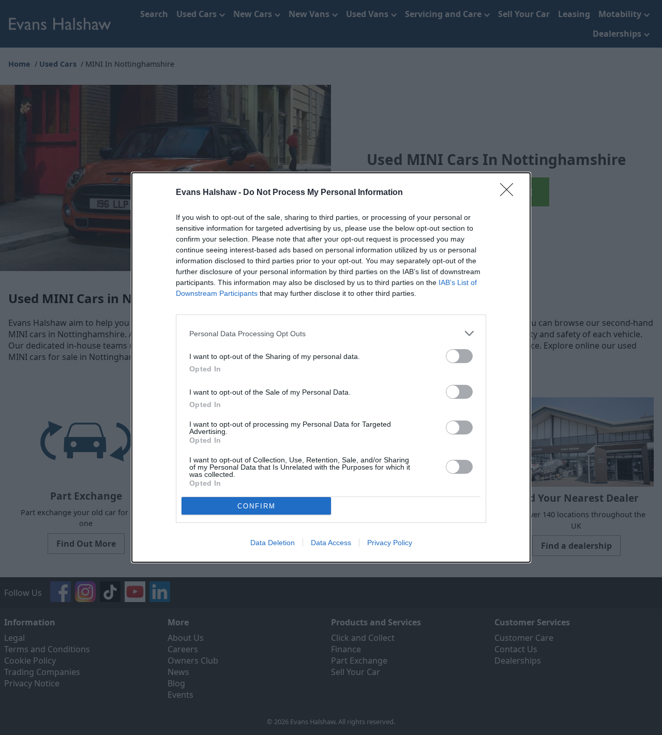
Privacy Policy (389, 542)
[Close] (510, 193)
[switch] (459, 356)
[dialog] (331, 367)
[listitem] (331, 333)
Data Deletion (272, 542)
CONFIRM (256, 506)
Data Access (331, 542)
